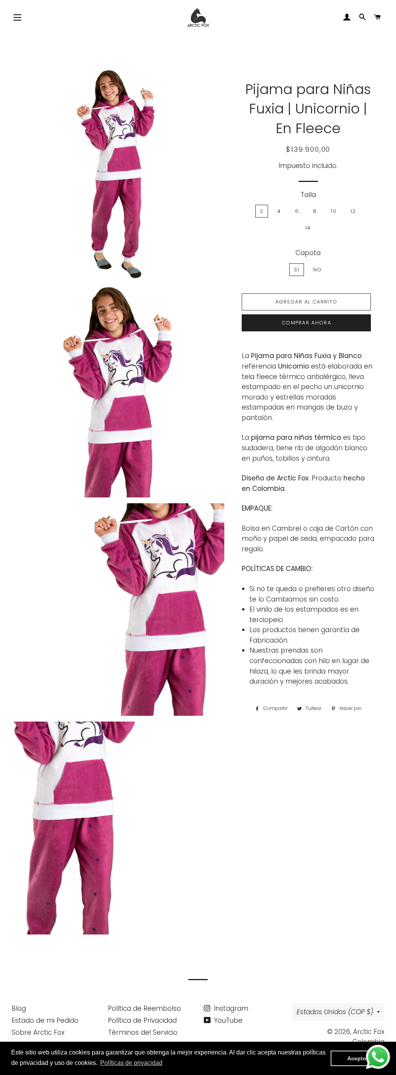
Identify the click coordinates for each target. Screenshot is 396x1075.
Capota (308, 252)
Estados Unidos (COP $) (335, 1012)
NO (317, 269)
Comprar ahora (306, 322)
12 (353, 211)
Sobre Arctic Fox (38, 1032)
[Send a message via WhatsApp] (378, 1057)
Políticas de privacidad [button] (131, 1063)
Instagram (230, 1008)
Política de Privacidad (142, 1020)
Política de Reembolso (144, 1008)
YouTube (227, 1020)
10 (333, 211)
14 (308, 227)
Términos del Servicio (143, 1032)
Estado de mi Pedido (45, 1020)
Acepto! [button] (357, 1058)
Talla (308, 194)
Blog (19, 1008)
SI (296, 269)
